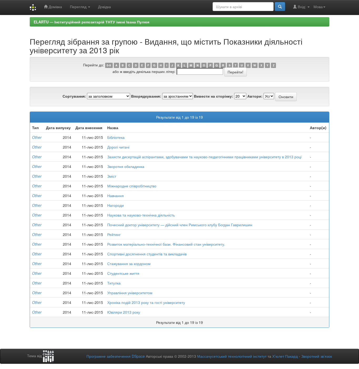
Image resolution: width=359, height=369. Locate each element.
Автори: (255, 96)
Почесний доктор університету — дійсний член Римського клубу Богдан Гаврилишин (179, 224)
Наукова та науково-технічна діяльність (141, 215)
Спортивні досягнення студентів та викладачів (147, 253)
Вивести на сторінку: (213, 96)
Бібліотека (116, 137)
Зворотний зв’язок (316, 356)
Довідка (104, 6)
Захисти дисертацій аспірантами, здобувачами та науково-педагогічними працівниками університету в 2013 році (204, 156)
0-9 (109, 65)
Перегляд (79, 6)
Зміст (111, 176)
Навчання (115, 195)
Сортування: (74, 96)
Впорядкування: (146, 96)
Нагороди (115, 205)
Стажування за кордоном (129, 263)
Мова (318, 6)
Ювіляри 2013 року (123, 312)
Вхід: (302, 6)
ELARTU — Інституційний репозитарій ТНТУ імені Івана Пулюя (91, 21)
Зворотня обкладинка (125, 166)
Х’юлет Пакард (285, 356)
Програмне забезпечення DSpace (115, 356)
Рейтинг (114, 234)
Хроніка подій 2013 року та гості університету (146, 302)
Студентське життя (123, 273)
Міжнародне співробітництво (131, 185)
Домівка (55, 6)
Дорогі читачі (118, 147)
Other (37, 137)
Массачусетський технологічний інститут (231, 356)
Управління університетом (129, 292)
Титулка (114, 283)
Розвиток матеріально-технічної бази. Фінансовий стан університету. (166, 244)
